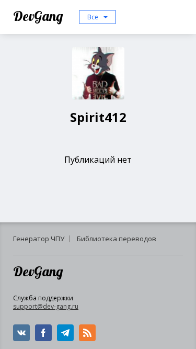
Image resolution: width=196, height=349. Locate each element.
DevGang (39, 16)
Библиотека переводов (116, 238)
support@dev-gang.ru (45, 306)
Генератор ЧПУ (38, 238)
